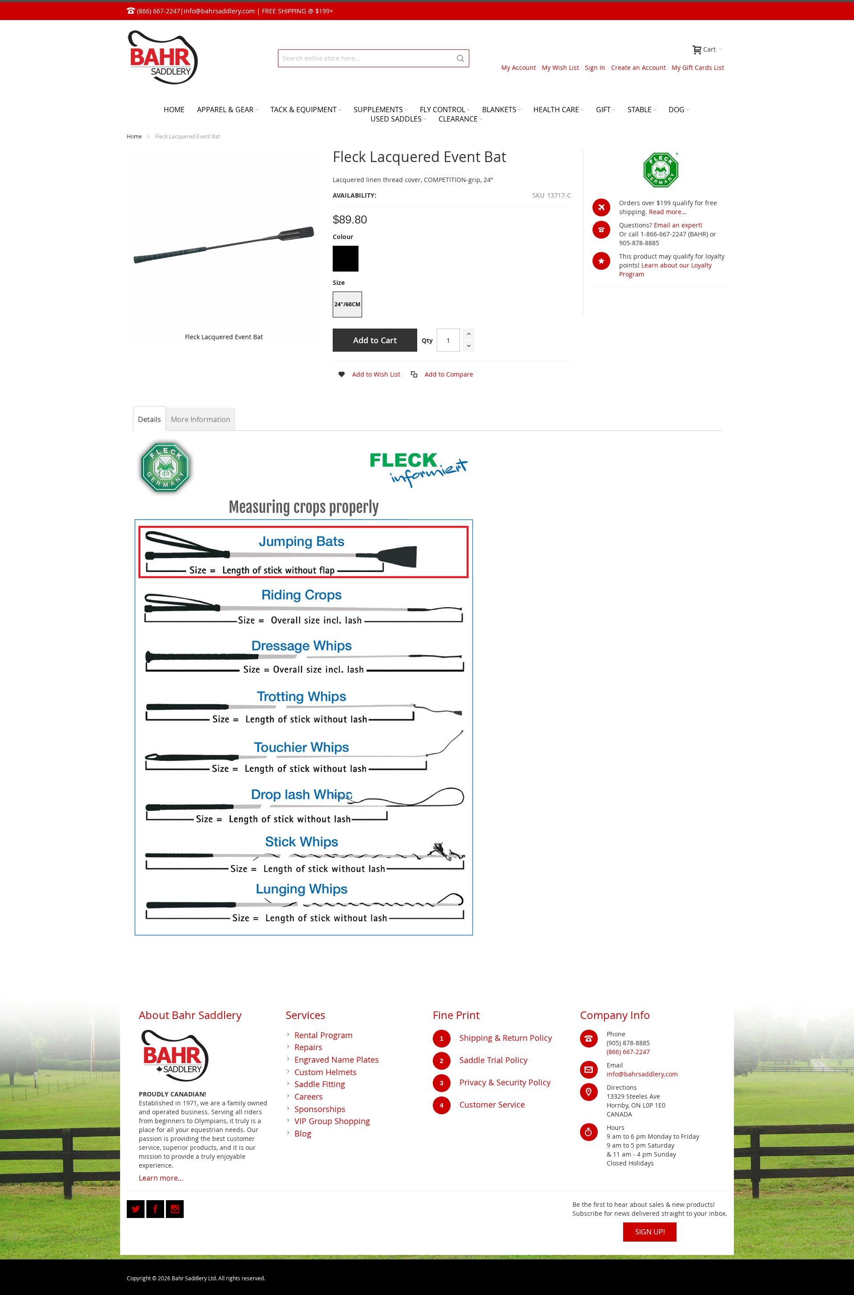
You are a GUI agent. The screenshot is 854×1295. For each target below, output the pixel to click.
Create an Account (638, 67)
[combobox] (373, 58)
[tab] (149, 419)
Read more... (668, 211)
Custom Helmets (325, 1072)
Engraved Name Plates (336, 1059)
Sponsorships (320, 1109)
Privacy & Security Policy (505, 1082)
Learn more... (161, 1178)
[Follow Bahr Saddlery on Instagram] (175, 1207)
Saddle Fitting (319, 1084)
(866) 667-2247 (628, 1051)
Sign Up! (650, 1232)
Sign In (595, 67)
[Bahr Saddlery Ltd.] (162, 58)
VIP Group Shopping (332, 1121)
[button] (366, 374)
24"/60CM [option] (347, 304)
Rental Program (323, 1035)
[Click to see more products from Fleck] (659, 170)
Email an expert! (678, 225)
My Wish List (560, 67)
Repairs (308, 1047)
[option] (346, 259)
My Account (518, 67)
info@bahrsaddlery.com (219, 11)
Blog (302, 1133)
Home (134, 136)
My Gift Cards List (698, 67)
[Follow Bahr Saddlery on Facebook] (156, 1207)
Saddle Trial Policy (493, 1060)
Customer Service (492, 1104)
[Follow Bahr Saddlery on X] (136, 1207)
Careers (308, 1096)
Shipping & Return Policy (505, 1037)
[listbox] (452, 260)
